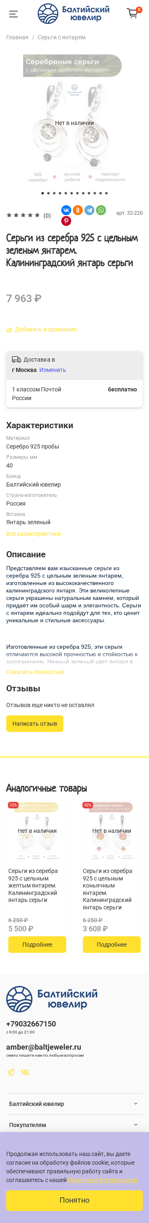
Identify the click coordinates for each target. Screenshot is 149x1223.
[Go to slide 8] (83, 193)
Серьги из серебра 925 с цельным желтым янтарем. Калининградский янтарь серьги (33, 885)
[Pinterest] (66, 221)
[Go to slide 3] (54, 193)
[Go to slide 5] (66, 193)
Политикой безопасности (102, 1180)
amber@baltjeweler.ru (43, 1047)
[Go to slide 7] (77, 193)
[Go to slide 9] (89, 193)
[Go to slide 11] (100, 193)
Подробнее (37, 944)
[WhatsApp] (101, 210)
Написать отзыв (34, 723)
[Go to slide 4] (60, 193)
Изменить (52, 370)
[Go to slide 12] (106, 193)
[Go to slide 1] (42, 193)
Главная (17, 37)
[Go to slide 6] (71, 193)
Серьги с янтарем (61, 37)
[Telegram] (89, 210)
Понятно (74, 1200)
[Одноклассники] (78, 210)
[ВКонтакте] (66, 210)
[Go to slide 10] (95, 193)
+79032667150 (31, 1023)
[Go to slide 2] (48, 193)
